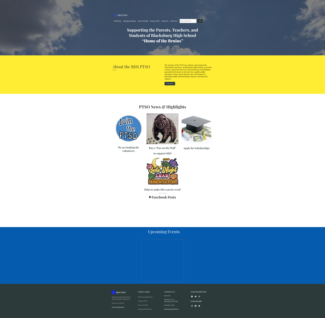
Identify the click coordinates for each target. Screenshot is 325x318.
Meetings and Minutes (145, 309)
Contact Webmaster (118, 307)
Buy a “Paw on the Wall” (162, 148)
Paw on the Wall (143, 305)
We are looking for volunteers (128, 149)
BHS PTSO (122, 15)
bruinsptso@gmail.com (171, 309)
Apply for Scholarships (196, 148)
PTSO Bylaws (169, 83)
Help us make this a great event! (162, 189)
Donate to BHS (142, 301)
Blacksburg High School (145, 297)
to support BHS (162, 153)
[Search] (200, 21)
